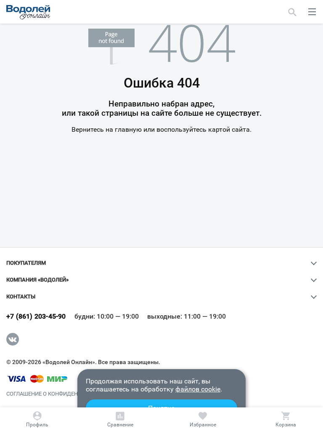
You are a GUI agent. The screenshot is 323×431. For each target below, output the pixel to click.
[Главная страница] (28, 12)
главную (128, 129)
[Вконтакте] (12, 339)
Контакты (20, 297)
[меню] (312, 12)
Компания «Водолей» (37, 280)
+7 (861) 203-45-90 (36, 316)
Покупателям (26, 263)
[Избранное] (203, 419)
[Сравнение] (120, 419)
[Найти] (292, 11)
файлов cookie (197, 389)
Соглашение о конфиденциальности (60, 394)
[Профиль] (37, 419)
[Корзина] (285, 419)
